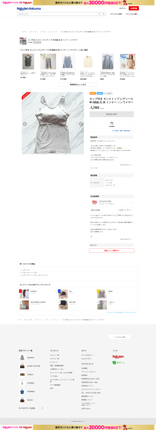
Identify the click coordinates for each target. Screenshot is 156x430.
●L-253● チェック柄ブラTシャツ (27, 74)
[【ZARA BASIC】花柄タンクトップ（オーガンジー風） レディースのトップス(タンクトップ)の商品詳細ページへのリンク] (108, 61)
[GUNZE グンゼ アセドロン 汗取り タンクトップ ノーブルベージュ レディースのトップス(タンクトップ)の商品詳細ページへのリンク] (127, 61)
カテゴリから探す (116, 14)
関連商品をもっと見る (78, 84)
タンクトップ (53, 32)
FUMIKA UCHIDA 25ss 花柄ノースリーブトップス (67, 74)
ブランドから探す (132, 14)
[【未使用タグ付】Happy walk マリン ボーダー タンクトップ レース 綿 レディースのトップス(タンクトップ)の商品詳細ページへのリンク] (48, 61)
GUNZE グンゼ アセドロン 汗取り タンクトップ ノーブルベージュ (127, 74)
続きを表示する (125, 165)
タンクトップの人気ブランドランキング (121, 312)
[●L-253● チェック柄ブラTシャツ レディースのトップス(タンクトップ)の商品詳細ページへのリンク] (28, 61)
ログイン (122, 8)
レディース (33, 32)
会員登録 (133, 8)
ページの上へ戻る (120, 337)
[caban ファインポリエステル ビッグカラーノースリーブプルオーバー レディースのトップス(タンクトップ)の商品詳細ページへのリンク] (88, 61)
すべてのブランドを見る (27, 408)
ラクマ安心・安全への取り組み (121, 131)
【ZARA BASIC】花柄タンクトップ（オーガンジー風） (107, 74)
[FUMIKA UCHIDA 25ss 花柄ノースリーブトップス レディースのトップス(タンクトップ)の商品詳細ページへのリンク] (68, 61)
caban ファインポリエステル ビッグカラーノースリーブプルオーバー (87, 75)
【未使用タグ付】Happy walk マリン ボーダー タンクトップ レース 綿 (48, 75)
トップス (43, 32)
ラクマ (24, 32)
